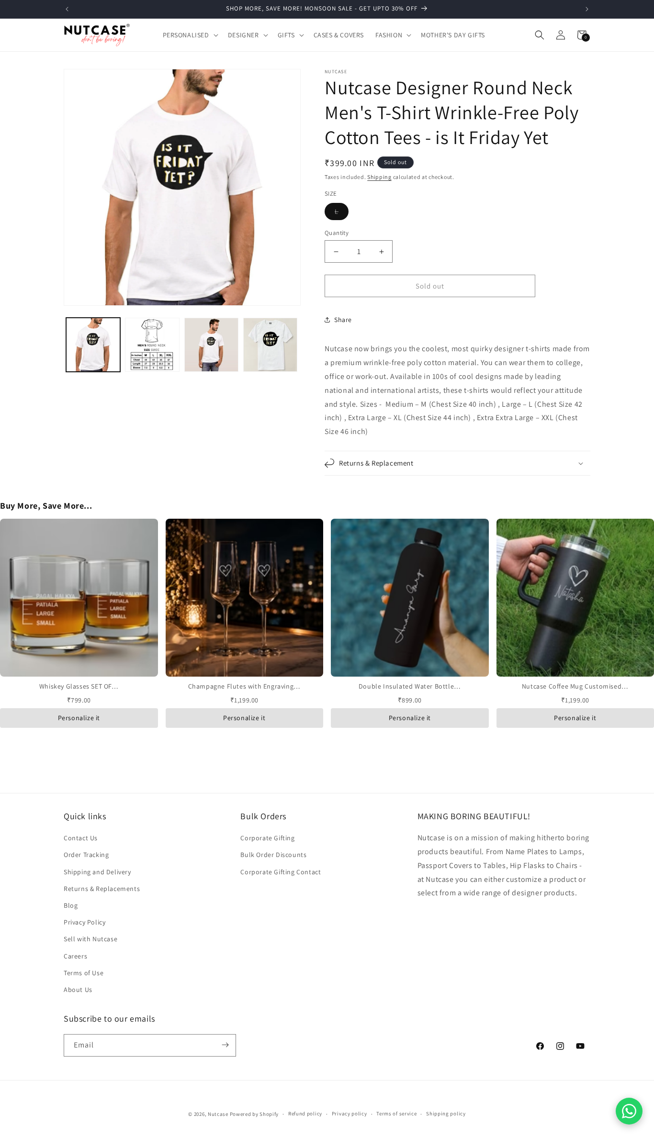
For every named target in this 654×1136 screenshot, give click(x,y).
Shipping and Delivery (97, 872)
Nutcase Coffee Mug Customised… (575, 686)
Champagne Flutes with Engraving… (244, 686)
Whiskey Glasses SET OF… (79, 686)
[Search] (539, 34)
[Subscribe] (225, 1045)
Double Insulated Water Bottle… (410, 686)
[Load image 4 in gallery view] (270, 345)
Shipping (379, 176)
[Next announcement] (587, 9)
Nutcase (218, 1114)
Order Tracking (86, 855)
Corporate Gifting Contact (280, 872)
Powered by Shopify (254, 1114)
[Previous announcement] (67, 9)
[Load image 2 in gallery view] (152, 345)
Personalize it (79, 717)
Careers (75, 956)
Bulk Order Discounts (273, 855)
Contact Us (81, 838)
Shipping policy (446, 1114)
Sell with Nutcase (90, 939)
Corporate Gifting (267, 838)
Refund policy (305, 1114)
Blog (71, 906)
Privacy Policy (84, 922)
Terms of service (396, 1114)
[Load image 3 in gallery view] (211, 345)
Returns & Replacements (102, 888)
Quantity (337, 233)
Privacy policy (349, 1114)
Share (343, 319)
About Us (78, 989)
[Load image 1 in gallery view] (93, 345)
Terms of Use (83, 973)
